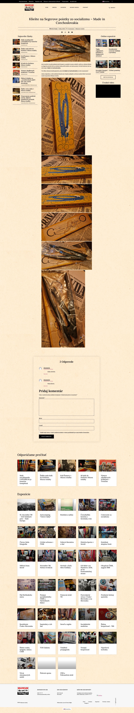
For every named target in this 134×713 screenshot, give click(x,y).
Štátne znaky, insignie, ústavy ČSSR (25, 650)
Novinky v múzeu (74, 7)
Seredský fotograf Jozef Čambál (101, 71)
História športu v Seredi (87, 543)
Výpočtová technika (105, 649)
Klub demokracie (23, 1)
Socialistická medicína (85, 625)
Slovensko (59, 694)
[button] (62, 32)
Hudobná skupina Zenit (106, 543)
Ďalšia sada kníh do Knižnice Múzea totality (29, 49)
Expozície (63, 7)
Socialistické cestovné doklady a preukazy (114, 50)
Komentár (42, 398)
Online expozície (108, 36)
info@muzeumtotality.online (43, 694)
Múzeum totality (80, 28)
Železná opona (45, 673)
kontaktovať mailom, (87, 693)
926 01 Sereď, (60, 693)
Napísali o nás (38, 1)
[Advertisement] (15, 368)
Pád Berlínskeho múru (26, 596)
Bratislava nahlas (66, 515)
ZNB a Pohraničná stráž (66, 674)
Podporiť (85, 7)
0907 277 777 (40, 693)
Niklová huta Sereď (24, 567)
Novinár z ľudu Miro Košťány (66, 567)
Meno (40, 418)
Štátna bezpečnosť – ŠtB (107, 625)
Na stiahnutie (73, 1)
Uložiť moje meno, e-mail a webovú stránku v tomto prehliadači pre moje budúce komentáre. (64, 432)
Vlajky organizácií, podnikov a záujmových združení (99, 52)
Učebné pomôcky (114, 70)
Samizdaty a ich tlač (46, 625)
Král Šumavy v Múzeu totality (28, 57)
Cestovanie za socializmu (106, 516)
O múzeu (54, 7)
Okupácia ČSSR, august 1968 (107, 567)
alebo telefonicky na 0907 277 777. (84, 694)
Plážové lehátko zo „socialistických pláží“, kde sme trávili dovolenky (28, 80)
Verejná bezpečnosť (85, 649)
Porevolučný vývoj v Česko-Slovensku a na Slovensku (86, 598)
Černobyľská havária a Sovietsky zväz (86, 517)
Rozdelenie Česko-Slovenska (26, 625)
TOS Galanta (45, 648)
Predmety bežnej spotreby (107, 596)
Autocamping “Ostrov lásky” (45, 516)
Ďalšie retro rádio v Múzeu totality (27, 89)
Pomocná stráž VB (66, 596)
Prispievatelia (65, 1)
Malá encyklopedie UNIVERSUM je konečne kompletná (29, 41)
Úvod (46, 7)
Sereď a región (65, 624)
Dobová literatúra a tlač (67, 543)
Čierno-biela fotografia (24, 543)
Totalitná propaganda (64, 649)
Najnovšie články (25, 36)
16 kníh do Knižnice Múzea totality (27, 64)
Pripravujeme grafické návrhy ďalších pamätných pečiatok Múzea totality (28, 98)
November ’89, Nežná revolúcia (46, 567)
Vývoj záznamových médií (25, 675)
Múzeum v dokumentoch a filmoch (52, 1)
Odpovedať (46, 373)
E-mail (40, 425)
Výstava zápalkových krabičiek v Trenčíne (28, 71)
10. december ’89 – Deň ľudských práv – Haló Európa (26, 518)
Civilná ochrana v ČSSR (46, 543)
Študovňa (31, 1)
